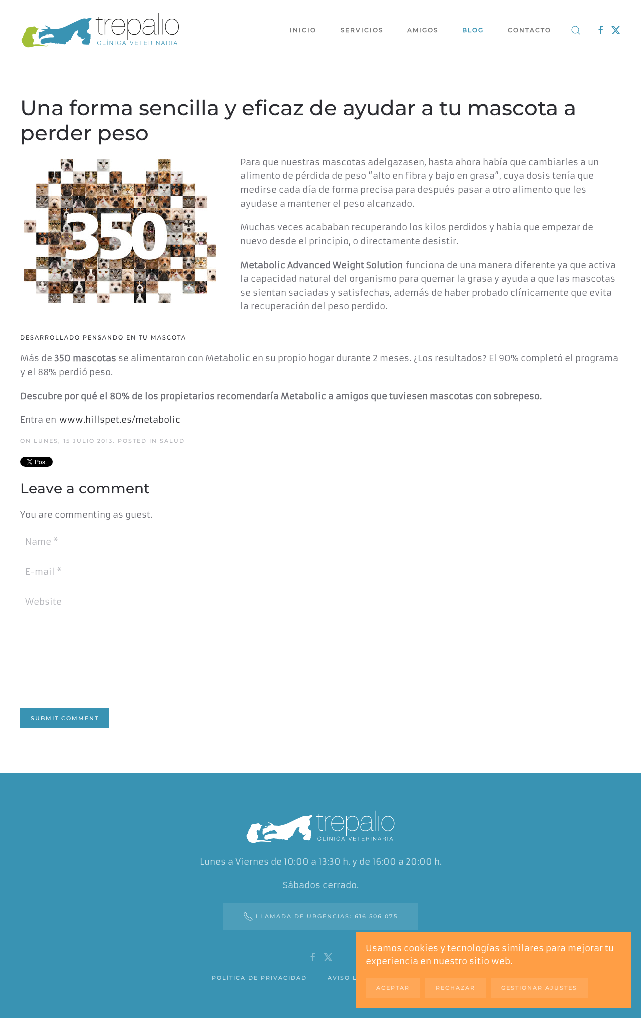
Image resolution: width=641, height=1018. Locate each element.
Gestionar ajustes (539, 987)
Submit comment (65, 718)
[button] (576, 30)
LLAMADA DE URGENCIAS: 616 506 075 (327, 916)
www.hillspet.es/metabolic (119, 419)
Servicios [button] (362, 30)
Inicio (303, 30)
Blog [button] (473, 30)
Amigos (422, 30)
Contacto (529, 30)
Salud (172, 440)
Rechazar (455, 987)
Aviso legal (352, 977)
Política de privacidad (259, 977)
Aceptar (393, 987)
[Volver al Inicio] (100, 30)
